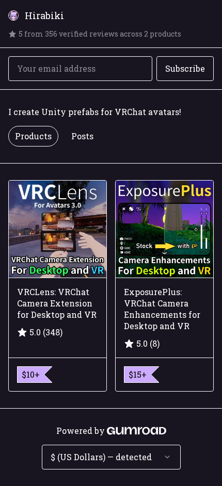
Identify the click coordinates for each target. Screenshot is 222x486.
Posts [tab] (82, 136)
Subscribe (185, 68)
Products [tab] (33, 136)
